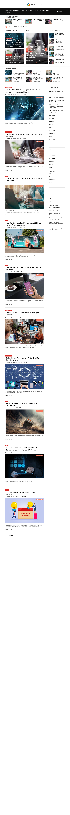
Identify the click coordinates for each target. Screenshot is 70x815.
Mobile (31, 10)
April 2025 (51, 127)
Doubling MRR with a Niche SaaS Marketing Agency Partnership (58, 21)
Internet (26, 10)
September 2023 (52, 164)
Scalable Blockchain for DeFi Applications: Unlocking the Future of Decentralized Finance (14, 43)
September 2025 (52, 124)
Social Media (51, 192)
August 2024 (51, 142)
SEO (35, 10)
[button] (63, 16)
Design (10, 10)
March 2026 (51, 118)
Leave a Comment (8, 126)
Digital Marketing (16, 10)
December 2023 (52, 155)
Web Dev (47, 10)
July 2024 (51, 145)
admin (20, 46)
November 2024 (52, 133)
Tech (43, 10)
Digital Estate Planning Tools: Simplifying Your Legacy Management (14, 58)
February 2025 (52, 130)
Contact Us (7, 12)
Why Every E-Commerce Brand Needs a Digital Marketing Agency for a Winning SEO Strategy (21, 449)
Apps (7, 265)
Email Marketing (52, 182)
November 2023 (52, 158)
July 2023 (51, 167)
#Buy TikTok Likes (24, 26)
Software (39, 10)
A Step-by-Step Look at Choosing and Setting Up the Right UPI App (38, 21)
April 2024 (51, 152)
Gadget (23, 10)
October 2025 (51, 121)
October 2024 (51, 136)
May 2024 (51, 149)
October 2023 (51, 161)
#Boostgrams (16, 26)
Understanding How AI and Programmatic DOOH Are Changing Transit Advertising (18, 21)
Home (6, 10)
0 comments (23, 94)
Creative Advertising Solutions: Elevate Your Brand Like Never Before (60, 48)
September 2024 (52, 139)
